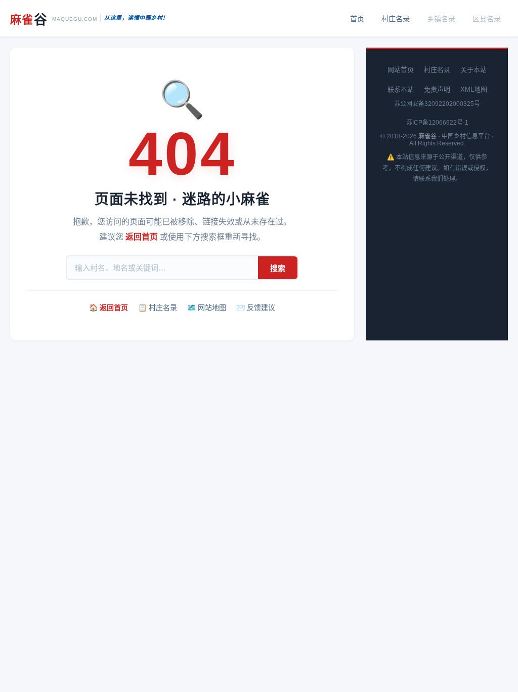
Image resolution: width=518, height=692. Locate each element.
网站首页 (400, 69)
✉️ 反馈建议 (255, 307)
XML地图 (473, 89)
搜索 (277, 268)
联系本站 (400, 89)
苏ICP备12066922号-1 (437, 122)
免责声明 (437, 89)
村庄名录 (395, 19)
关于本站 (473, 69)
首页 (357, 19)
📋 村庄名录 (157, 307)
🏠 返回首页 (108, 307)
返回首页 (141, 237)
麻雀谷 (427, 136)
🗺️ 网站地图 (206, 307)
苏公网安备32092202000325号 (437, 103)
